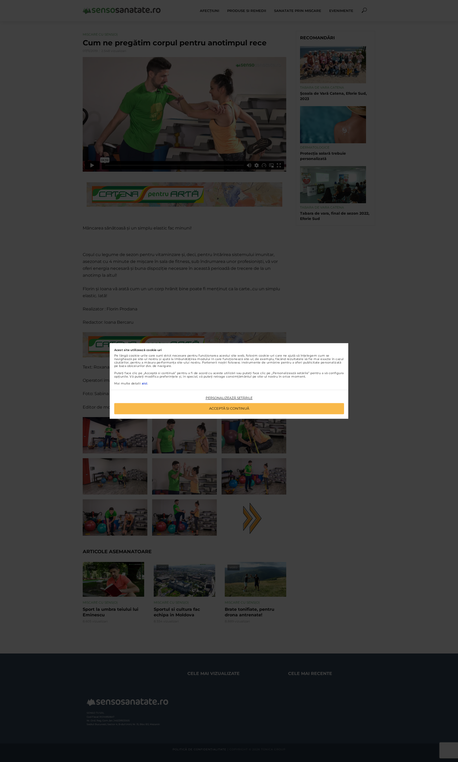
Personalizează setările (229, 398)
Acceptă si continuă (229, 408)
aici (144, 383)
